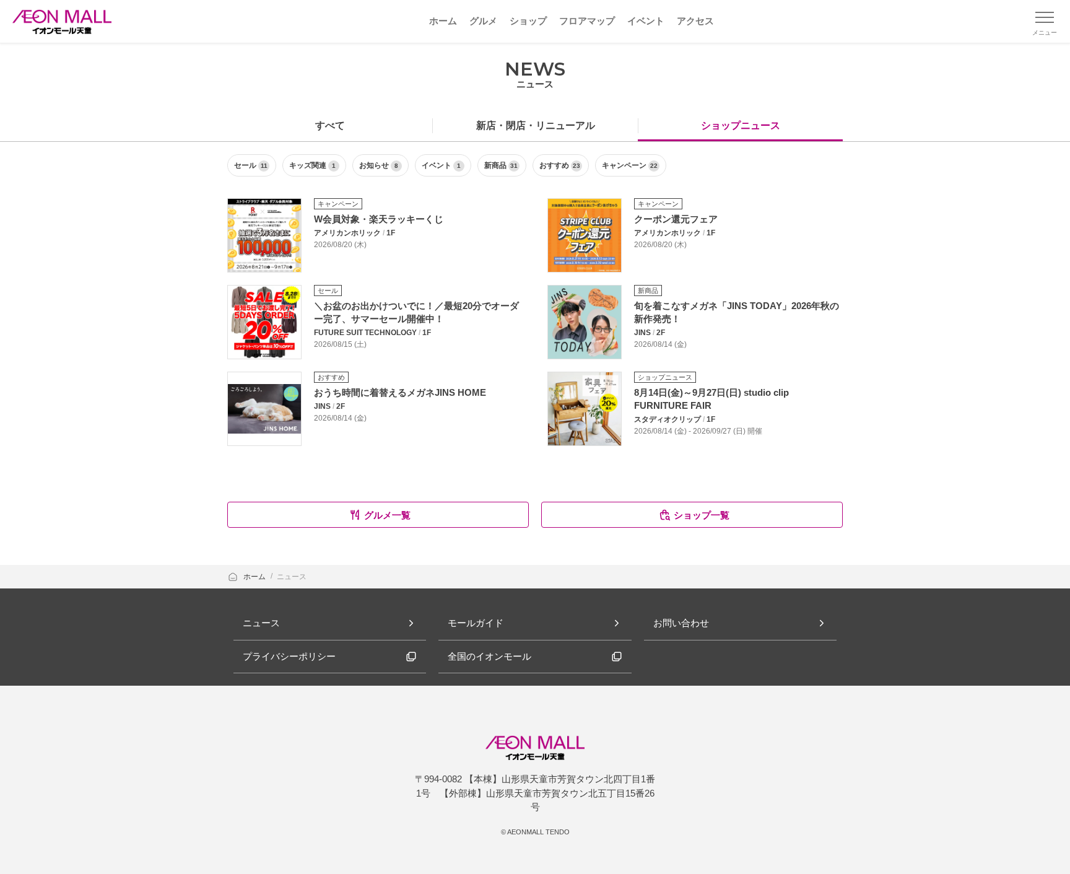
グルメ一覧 (387, 515)
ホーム (255, 576)
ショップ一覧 (701, 515)
